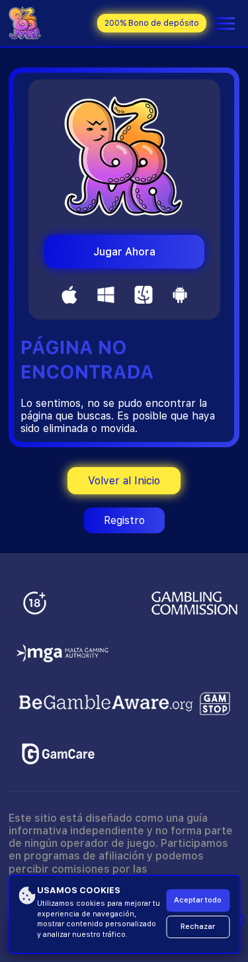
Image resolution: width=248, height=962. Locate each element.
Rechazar (198, 926)
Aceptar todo (198, 900)
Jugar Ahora (124, 251)
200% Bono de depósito (151, 23)
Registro (124, 520)
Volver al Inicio (124, 480)
